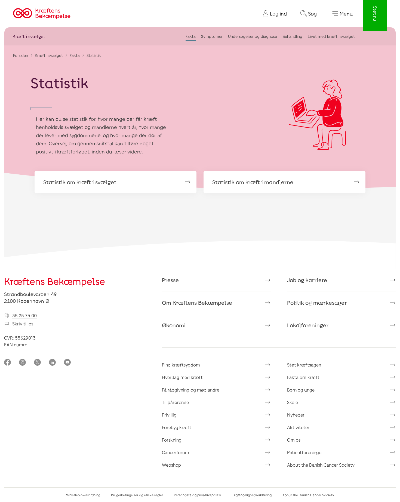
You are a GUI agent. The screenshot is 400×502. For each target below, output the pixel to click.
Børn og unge (301, 389)
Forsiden (20, 55)
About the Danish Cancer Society (321, 464)
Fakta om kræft (303, 377)
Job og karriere (307, 280)
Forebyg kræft (176, 427)
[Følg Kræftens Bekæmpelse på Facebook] (7, 363)
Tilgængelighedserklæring (252, 495)
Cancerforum (175, 452)
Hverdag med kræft (182, 377)
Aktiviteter (298, 427)
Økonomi (174, 325)
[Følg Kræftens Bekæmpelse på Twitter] (37, 363)
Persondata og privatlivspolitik (197, 495)
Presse (170, 280)
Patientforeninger (305, 452)
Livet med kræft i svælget (331, 36)
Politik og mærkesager (317, 302)
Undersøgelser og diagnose (252, 36)
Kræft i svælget (29, 36)
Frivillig (169, 414)
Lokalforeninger (308, 325)
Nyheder (295, 414)
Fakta (191, 36)
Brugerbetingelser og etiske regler (137, 495)
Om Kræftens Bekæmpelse (197, 302)
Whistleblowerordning (83, 495)
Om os (293, 439)
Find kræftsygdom (181, 364)
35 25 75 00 (24, 315)
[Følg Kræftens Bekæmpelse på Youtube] (67, 363)
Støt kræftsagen (304, 364)
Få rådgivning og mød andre (190, 389)
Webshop (171, 464)
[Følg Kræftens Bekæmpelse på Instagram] (22, 363)
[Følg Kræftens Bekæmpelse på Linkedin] (52, 363)
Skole (292, 402)
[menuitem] (273, 13)
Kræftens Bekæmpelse (54, 281)
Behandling (292, 36)
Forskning (171, 439)
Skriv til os (22, 323)
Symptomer (212, 36)
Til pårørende (175, 402)
